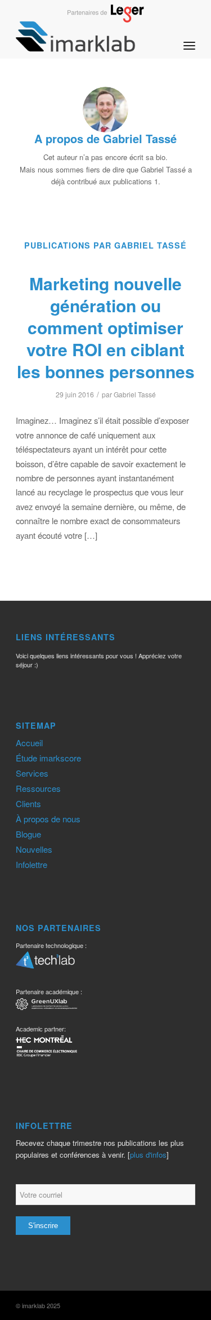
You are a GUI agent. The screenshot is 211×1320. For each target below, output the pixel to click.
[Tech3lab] (45, 963)
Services (32, 773)
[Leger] (105, 19)
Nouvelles (34, 849)
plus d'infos (148, 1154)
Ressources (38, 788)
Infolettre (31, 864)
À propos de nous (48, 819)
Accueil (29, 742)
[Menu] (189, 36)
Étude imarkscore (48, 758)
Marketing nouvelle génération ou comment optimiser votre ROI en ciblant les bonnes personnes (106, 327)
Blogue (28, 834)
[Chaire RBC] (46, 1005)
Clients (28, 803)
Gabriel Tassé (135, 394)
